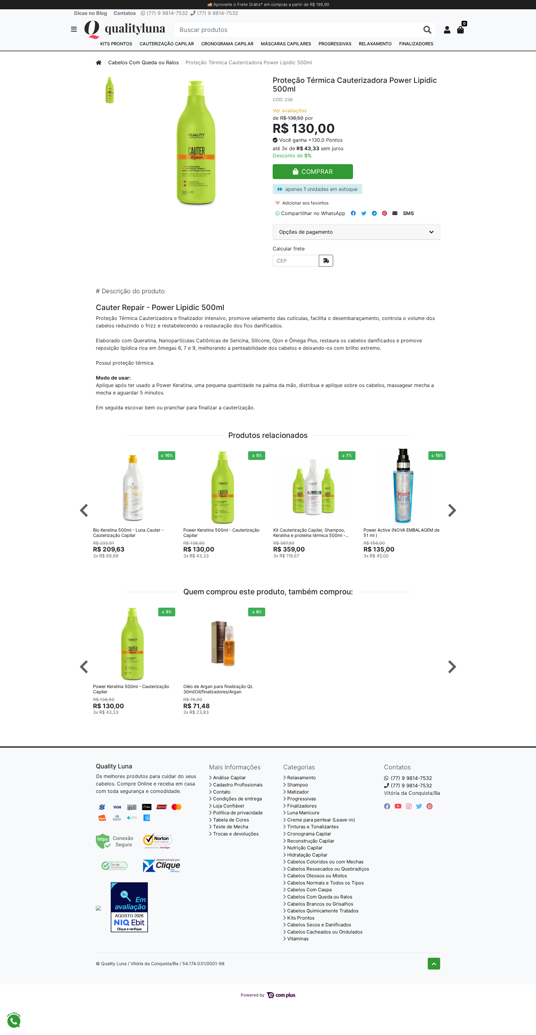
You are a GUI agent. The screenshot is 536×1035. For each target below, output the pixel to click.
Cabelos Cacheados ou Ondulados (325, 932)
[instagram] (409, 806)
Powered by (253, 994)
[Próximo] (452, 510)
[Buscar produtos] (427, 30)
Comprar (135, 565)
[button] (447, 29)
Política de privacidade (238, 813)
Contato (221, 792)
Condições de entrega (237, 799)
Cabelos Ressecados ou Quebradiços (328, 869)
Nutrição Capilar (305, 848)
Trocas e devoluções (236, 834)
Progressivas (335, 43)
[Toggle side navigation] (74, 29)
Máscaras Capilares (286, 43)
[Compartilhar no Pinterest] (384, 213)
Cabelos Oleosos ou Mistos (317, 876)
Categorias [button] (299, 767)
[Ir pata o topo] (434, 964)
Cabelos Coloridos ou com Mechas (325, 862)
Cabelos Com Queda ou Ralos (143, 62)
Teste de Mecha (230, 827)
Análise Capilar (229, 778)
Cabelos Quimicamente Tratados (323, 911)
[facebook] (388, 806)
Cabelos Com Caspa (309, 890)
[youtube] (399, 806)
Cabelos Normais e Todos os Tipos (325, 883)
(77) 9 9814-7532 (166, 13)
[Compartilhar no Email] (395, 213)
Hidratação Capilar (307, 855)
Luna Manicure (303, 813)
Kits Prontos (116, 43)
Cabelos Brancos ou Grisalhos (320, 904)
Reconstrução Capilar (310, 841)
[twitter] (420, 806)
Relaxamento (375, 43)
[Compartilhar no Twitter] (364, 213)
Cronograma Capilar (227, 43)
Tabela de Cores (231, 820)
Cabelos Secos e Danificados (319, 925)
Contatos (125, 13)
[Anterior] (83, 510)
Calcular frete (289, 248)
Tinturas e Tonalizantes (313, 827)
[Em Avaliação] (129, 907)
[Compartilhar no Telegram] (374, 213)
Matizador (298, 792)
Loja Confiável (228, 806)
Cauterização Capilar (167, 43)
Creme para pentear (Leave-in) (321, 820)
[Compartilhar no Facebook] (353, 213)
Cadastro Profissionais (238, 785)
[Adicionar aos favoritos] (101, 454)
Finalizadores (416, 43)
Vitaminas (298, 939)
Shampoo (297, 785)
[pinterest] (429, 806)
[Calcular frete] (326, 261)
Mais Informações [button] (235, 767)
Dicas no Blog (90, 13)
